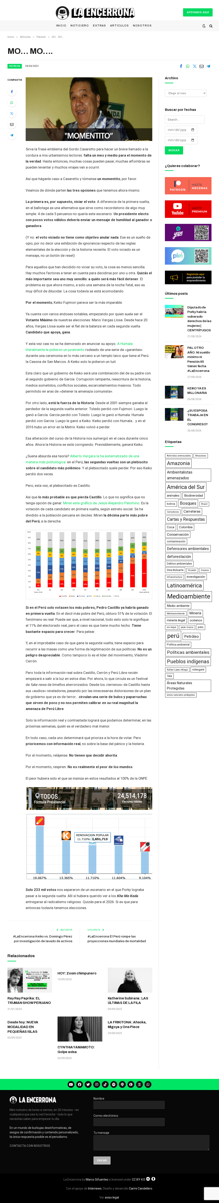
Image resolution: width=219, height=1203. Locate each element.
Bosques (188, 503)
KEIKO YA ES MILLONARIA (197, 391)
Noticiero (80, 25)
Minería (195, 613)
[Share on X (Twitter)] (194, 66)
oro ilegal (171, 627)
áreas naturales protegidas (181, 695)
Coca (170, 527)
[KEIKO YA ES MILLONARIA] (174, 392)
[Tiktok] (105, 1084)
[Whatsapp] (148, 1084)
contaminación (176, 541)
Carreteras (191, 511)
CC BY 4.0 (138, 1179)
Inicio (61, 25)
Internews (95, 1188)
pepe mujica (187, 627)
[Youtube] (71, 1084)
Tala (169, 676)
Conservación (178, 534)
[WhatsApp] (11, 102)
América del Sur (186, 487)
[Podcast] (122, 1084)
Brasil (204, 504)
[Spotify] (113, 1084)
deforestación (179, 556)
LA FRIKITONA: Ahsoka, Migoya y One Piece (127, 1024)
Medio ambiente (178, 606)
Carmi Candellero (140, 1188)
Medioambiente (188, 596)
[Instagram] (96, 1084)
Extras (99, 25)
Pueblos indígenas (188, 662)
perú (173, 635)
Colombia (185, 527)
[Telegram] (11, 135)
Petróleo (191, 636)
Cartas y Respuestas (186, 519)
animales (173, 495)
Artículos (119, 25)
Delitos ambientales (179, 563)
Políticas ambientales (188, 652)
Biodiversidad (193, 495)
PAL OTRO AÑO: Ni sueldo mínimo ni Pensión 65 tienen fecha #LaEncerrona (198, 359)
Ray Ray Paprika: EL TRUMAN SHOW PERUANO (29, 1000)
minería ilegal (176, 620)
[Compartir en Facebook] (181, 66)
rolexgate (198, 669)
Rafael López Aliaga (177, 669)
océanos (196, 620)
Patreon (14, 66)
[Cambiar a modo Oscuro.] (204, 26)
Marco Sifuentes (97, 1179)
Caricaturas (173, 512)
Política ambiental (178, 644)
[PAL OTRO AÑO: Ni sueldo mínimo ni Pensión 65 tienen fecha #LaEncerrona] (174, 351)
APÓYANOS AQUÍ (198, 12)
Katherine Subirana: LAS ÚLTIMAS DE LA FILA (128, 1000)
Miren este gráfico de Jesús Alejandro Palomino (101, 503)
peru (200, 627)
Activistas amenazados (179, 455)
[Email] (11, 124)
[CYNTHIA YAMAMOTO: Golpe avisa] (80, 1029)
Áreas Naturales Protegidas (179, 685)
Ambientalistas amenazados (179, 475)
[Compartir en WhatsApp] (188, 66)
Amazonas (200, 455)
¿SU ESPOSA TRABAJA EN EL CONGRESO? (197, 417)
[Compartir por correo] (201, 66)
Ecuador (192, 570)
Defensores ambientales (188, 548)
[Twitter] (11, 113)
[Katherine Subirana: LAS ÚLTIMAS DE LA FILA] (130, 980)
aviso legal (112, 1197)
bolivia (171, 503)
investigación (196, 577)
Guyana (205, 570)
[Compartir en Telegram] (208, 66)
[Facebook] (11, 91)
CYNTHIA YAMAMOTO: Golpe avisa (76, 1049)
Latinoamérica (184, 585)
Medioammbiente (176, 613)
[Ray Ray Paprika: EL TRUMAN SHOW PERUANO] (29, 980)
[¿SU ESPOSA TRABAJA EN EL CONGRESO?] (174, 414)
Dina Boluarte (175, 570)
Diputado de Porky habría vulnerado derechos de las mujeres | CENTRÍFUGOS (199, 319)
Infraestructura (174, 577)
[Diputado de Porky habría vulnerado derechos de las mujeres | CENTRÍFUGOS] (174, 311)
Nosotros (142, 25)
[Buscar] (211, 26)
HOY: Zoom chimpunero (77, 973)
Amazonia (178, 463)
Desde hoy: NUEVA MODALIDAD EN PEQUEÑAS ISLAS (22, 1026)
